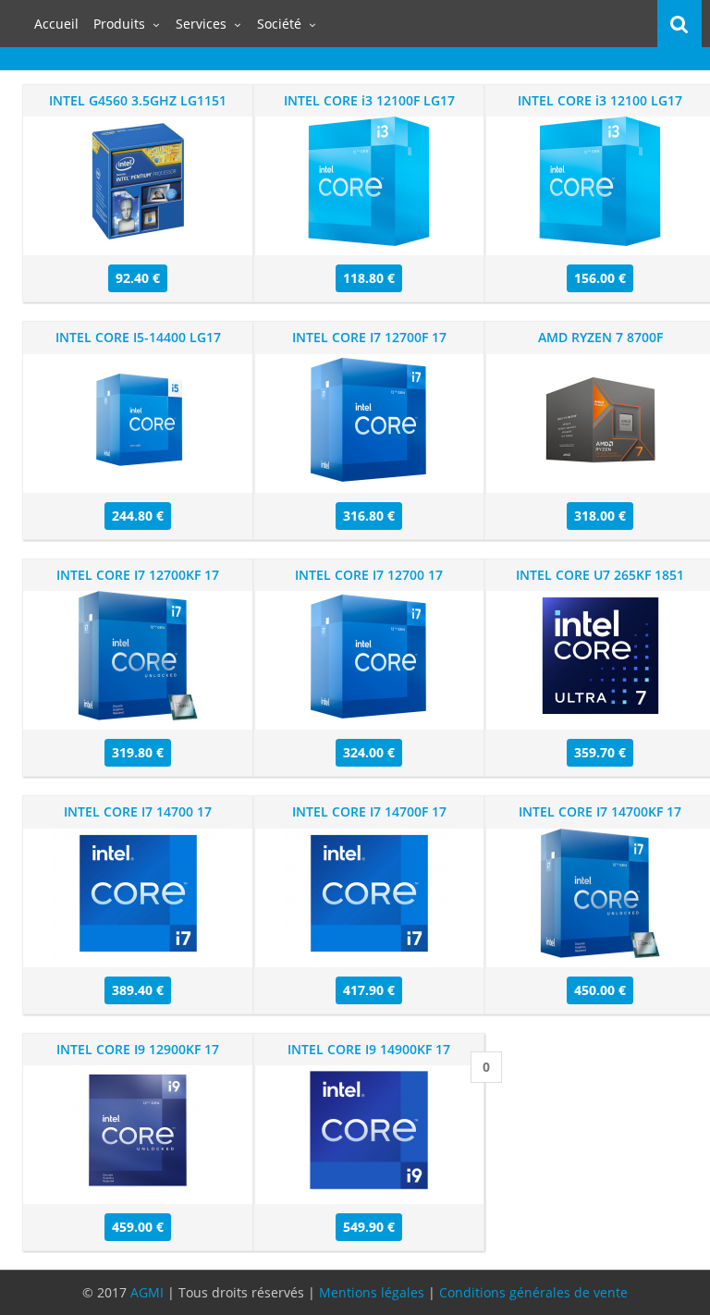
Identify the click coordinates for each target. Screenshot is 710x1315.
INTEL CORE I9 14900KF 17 (369, 1049)
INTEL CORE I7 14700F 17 (369, 811)
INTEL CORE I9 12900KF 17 (137, 1049)
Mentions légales (371, 1292)
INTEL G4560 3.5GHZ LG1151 (137, 100)
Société (279, 23)
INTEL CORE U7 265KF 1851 (600, 575)
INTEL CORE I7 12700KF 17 (137, 575)
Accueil (56, 23)
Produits (119, 23)
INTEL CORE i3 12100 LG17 (600, 100)
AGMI (147, 1292)
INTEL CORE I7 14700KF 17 (600, 811)
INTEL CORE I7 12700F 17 (369, 337)
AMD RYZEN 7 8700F (600, 337)
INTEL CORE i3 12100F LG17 (369, 100)
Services (201, 23)
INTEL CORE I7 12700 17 (369, 575)
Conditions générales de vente (533, 1292)
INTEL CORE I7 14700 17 (138, 811)
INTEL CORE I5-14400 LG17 (138, 337)
